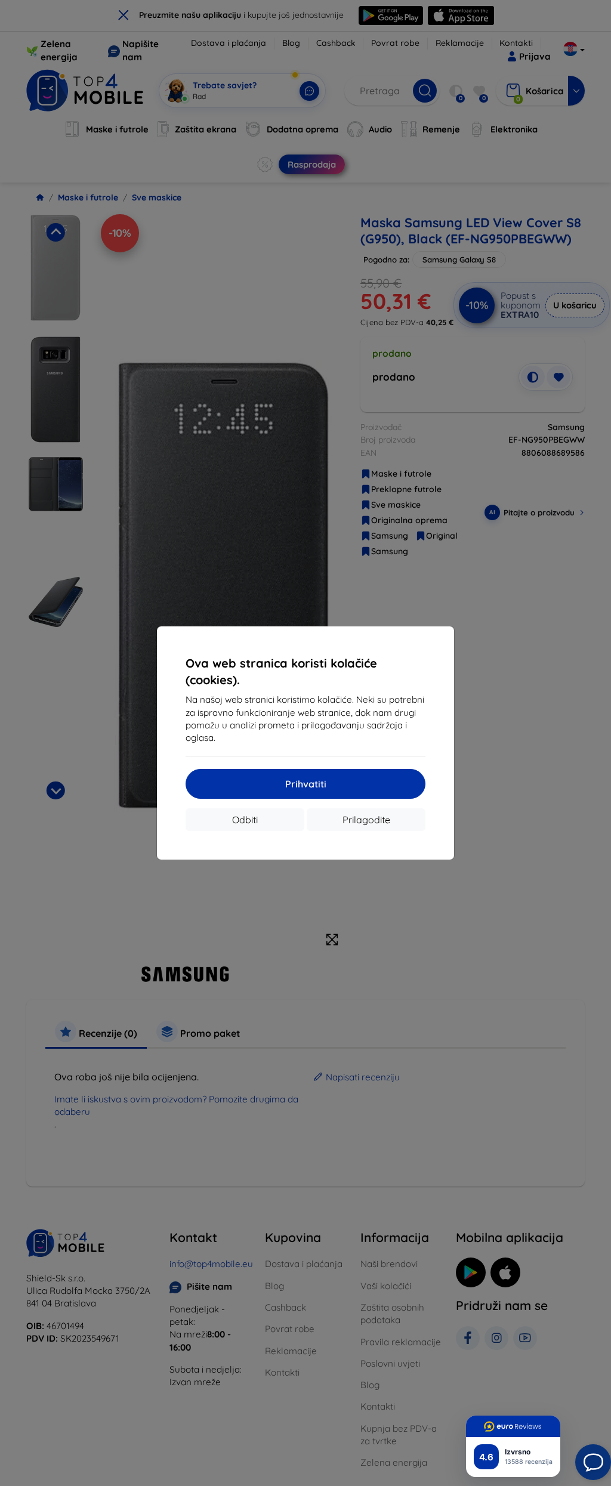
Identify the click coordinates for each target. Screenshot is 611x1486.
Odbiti (245, 820)
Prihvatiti (305, 784)
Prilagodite (366, 820)
